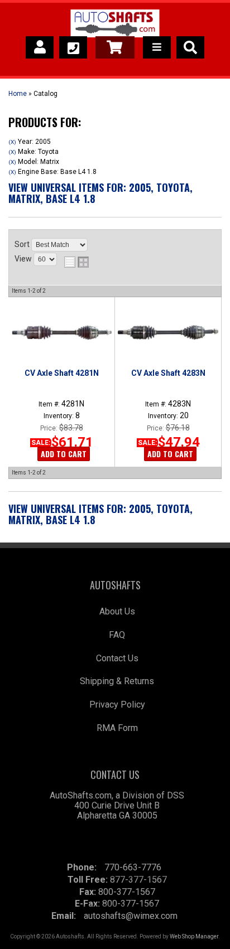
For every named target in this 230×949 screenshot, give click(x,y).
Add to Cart (64, 453)
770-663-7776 (132, 867)
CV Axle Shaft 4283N (168, 373)
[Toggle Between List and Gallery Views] (76, 262)
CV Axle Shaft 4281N (62, 373)
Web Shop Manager (194, 936)
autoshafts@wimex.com (131, 916)
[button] (190, 47)
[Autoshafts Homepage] (114, 25)
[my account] (40, 47)
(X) (12, 142)
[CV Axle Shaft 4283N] (168, 332)
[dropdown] (157, 47)
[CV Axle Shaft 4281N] (61, 332)
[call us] (73, 47)
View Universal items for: (100, 193)
